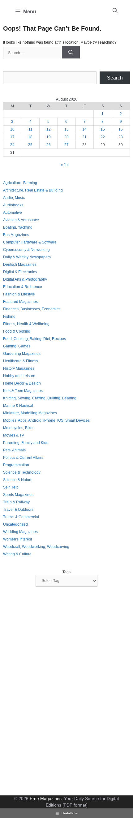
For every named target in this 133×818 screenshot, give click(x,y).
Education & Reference (22, 287)
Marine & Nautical (18, 405)
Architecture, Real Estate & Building (33, 190)
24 (12, 145)
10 (12, 129)
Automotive (12, 212)
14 (84, 129)
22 (103, 137)
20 (66, 137)
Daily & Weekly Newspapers (27, 257)
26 (48, 145)
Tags (66, 572)
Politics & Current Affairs (23, 457)
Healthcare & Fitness (20, 361)
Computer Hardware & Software (30, 242)
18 (30, 137)
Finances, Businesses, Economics (31, 309)
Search (115, 77)
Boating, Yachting (17, 227)
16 (120, 129)
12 (48, 129)
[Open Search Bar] (115, 10)
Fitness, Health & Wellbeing (26, 324)
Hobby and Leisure (19, 376)
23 (120, 137)
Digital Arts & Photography (25, 279)
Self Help (11, 487)
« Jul (65, 165)
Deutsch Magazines (19, 264)
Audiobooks (13, 205)
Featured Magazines (20, 301)
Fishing (9, 316)
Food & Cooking (16, 331)
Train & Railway (16, 502)
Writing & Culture (17, 554)
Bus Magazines (16, 235)
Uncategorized (15, 524)
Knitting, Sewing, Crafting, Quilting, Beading (39, 398)
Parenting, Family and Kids (25, 443)
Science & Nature (17, 480)
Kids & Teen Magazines (23, 391)
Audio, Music (14, 198)
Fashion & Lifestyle (19, 294)
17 (12, 137)
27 (66, 145)
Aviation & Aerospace (21, 220)
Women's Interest (17, 539)
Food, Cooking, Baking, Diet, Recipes (34, 339)
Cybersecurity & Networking (26, 250)
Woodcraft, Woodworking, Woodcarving (36, 547)
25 (30, 145)
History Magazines (18, 368)
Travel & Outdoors (18, 509)
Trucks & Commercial (21, 517)
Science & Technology (22, 472)
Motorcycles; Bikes (18, 428)
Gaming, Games (16, 346)
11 (30, 129)
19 (48, 137)
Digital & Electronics (20, 272)
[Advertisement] (49, 692)
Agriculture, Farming (20, 183)
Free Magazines (46, 798)
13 (66, 129)
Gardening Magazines (22, 353)
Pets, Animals (14, 450)
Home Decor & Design (22, 383)
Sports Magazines (18, 495)
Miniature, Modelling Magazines (30, 413)
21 (84, 137)
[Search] (71, 52)
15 (103, 129)
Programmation (16, 465)
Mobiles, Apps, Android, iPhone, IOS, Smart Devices (46, 420)
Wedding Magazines (20, 532)
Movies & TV (13, 435)
